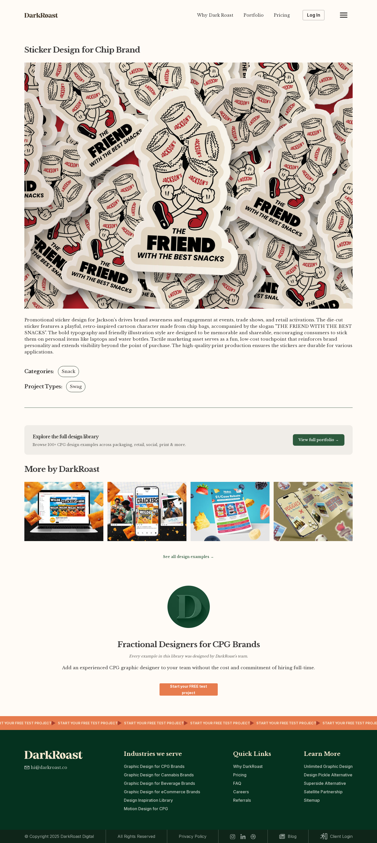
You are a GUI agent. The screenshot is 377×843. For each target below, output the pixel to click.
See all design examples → (188, 556)
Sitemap (312, 800)
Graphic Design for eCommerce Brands (162, 791)
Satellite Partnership (323, 791)
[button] (344, 15)
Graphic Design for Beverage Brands (159, 783)
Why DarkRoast (248, 766)
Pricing (282, 15)
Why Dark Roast (215, 15)
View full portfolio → (319, 440)
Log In (313, 15)
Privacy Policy (192, 836)
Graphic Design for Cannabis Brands (159, 774)
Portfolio (254, 15)
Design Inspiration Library (148, 800)
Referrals (242, 800)
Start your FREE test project (188, 689)
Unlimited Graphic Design (328, 766)
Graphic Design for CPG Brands (154, 766)
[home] (43, 15)
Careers (241, 791)
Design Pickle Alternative (328, 774)
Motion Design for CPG (146, 808)
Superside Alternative (325, 783)
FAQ (237, 783)
